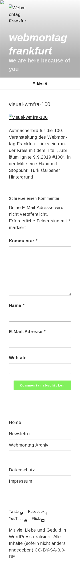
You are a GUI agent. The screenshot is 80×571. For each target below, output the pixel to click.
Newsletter (20, 433)
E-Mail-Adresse (27, 331)
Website (18, 357)
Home (15, 422)
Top (75, 565)
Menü (42, 83)
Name (16, 305)
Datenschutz (22, 469)
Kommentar (23, 240)
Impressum (20, 481)
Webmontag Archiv (28, 445)
